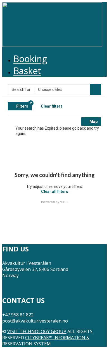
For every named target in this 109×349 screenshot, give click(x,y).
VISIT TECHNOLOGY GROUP (36, 331)
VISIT (64, 202)
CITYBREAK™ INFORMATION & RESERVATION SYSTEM (45, 341)
